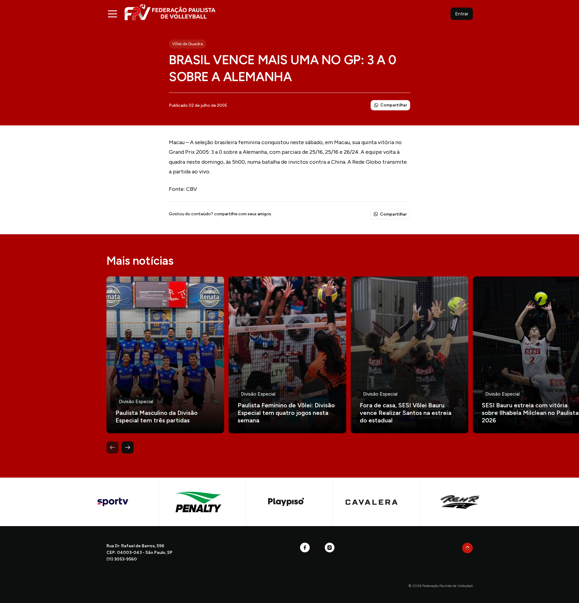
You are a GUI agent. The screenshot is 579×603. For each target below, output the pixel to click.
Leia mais (165, 354)
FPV (170, 12)
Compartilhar (393, 105)
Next (128, 447)
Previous (112, 447)
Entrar (461, 14)
